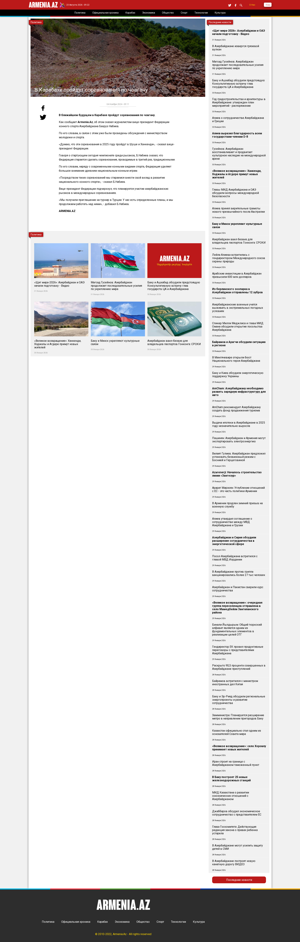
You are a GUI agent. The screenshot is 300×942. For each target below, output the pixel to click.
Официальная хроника (75, 921)
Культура (199, 921)
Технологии (178, 921)
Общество (143, 921)
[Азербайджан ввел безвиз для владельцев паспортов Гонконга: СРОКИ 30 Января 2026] (174, 299)
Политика (48, 921)
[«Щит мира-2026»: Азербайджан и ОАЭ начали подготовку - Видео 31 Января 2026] (61, 241)
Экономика (122, 921)
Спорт (160, 921)
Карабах (102, 921)
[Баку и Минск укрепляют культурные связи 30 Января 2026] (118, 299)
